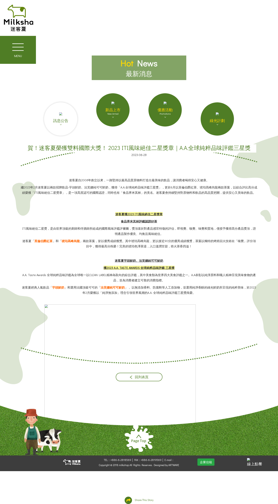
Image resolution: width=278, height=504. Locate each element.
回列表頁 (141, 377)
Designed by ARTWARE (166, 465)
